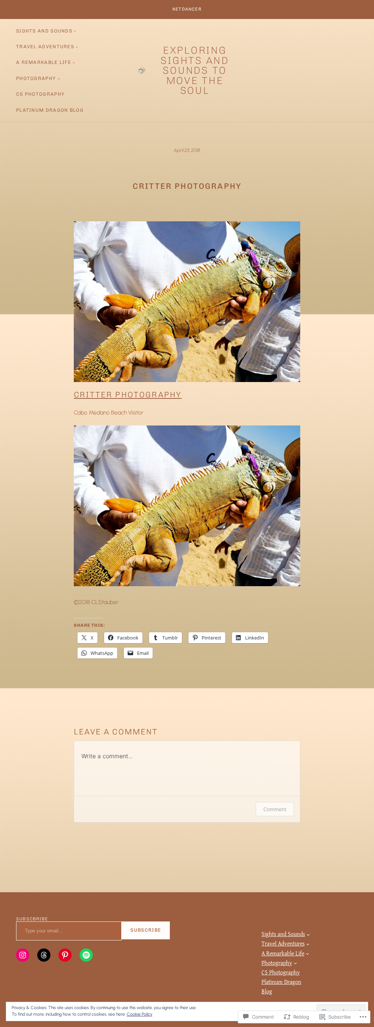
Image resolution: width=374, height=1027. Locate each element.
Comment (274, 809)
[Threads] (43, 955)
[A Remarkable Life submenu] (73, 62)
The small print (283, 918)
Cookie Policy (139, 1014)
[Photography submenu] (58, 78)
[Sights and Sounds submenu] (74, 30)
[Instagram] (22, 955)
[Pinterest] (65, 955)
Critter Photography (128, 394)
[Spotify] (86, 955)
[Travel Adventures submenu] (76, 46)
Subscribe (145, 930)
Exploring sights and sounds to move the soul (194, 70)
